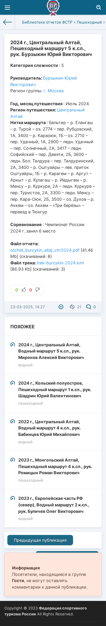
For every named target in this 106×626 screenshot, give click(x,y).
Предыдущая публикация (40, 540)
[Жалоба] (62, 306)
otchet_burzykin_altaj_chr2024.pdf (45, 250)
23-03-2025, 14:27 (27, 306)
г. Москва (54, 90)
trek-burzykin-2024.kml (60, 262)
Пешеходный (89, 22)
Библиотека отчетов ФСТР (47, 22)
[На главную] (7, 22)
